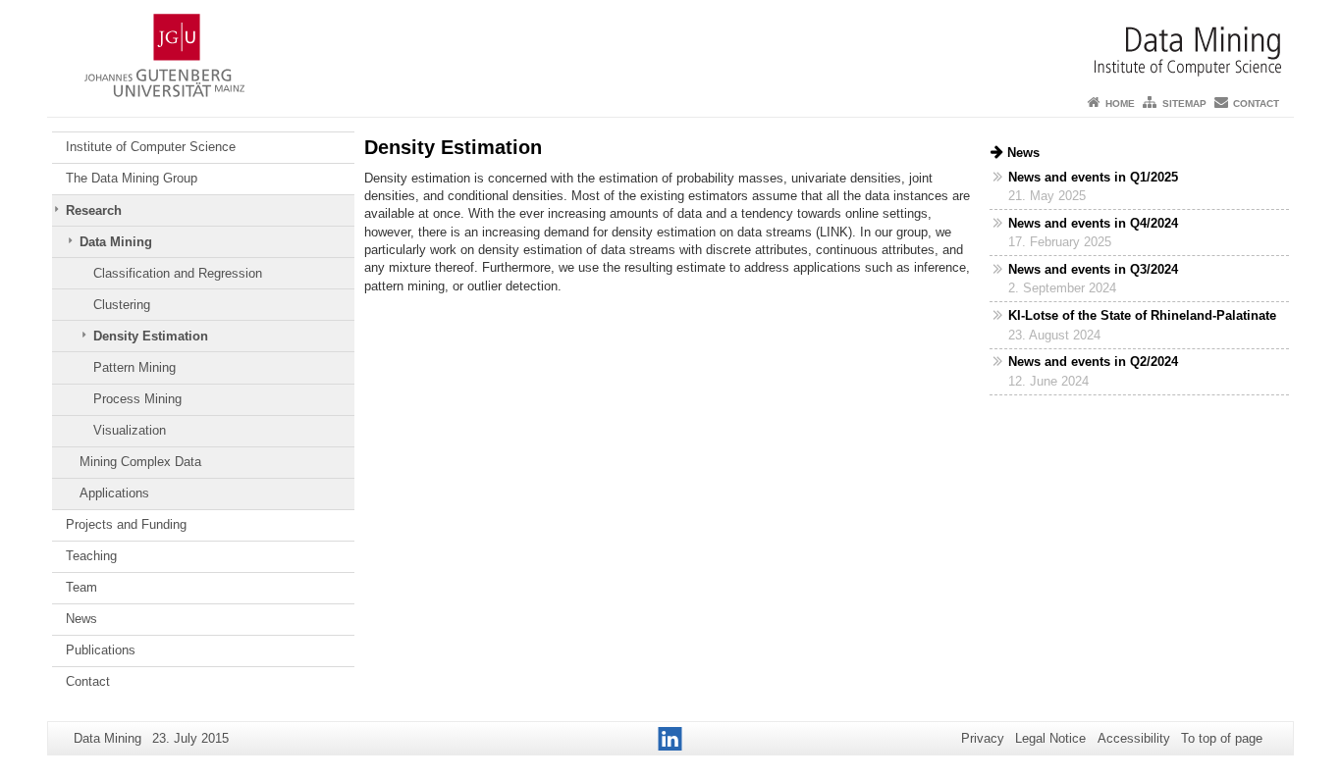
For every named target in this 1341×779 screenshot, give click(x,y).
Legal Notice (1050, 738)
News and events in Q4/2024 (1093, 223)
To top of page (1221, 738)
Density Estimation (150, 336)
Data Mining (116, 241)
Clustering (121, 304)
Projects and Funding (126, 524)
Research (94, 210)
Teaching (91, 555)
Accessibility (1134, 738)
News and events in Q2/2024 (1093, 361)
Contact (1256, 103)
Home (1120, 103)
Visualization (129, 430)
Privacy (982, 738)
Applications (114, 493)
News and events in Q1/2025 (1093, 177)
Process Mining (137, 398)
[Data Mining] (670, 44)
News (81, 618)
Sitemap (1184, 103)
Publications (100, 650)
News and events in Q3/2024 (1093, 269)
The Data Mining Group (131, 178)
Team (81, 587)
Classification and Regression (177, 273)
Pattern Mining (134, 367)
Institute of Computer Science (151, 146)
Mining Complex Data (140, 461)
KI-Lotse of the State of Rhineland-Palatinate (1142, 315)
